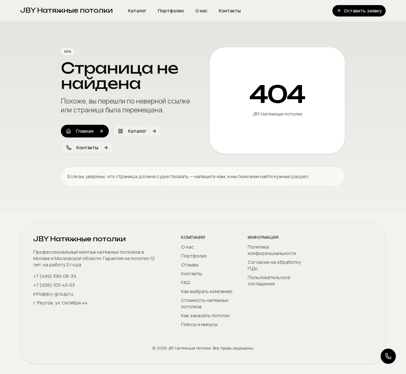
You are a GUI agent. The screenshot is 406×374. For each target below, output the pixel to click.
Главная (85, 131)
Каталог (137, 11)
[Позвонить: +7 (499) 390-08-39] (388, 356)
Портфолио (171, 11)
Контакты (230, 11)
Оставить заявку (363, 11)
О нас (201, 11)
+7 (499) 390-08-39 (54, 276)
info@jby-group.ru (53, 294)
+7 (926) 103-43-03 (54, 285)
